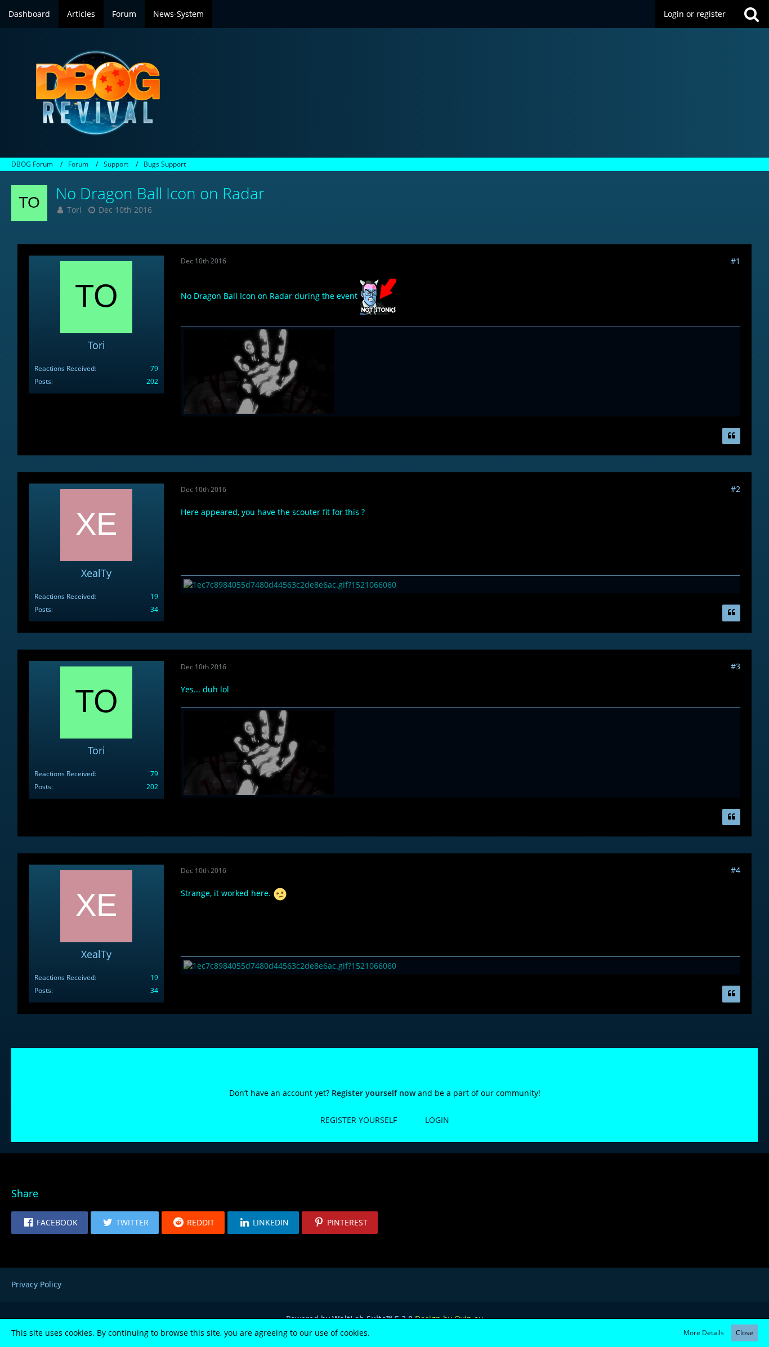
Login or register (695, 13)
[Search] (751, 14)
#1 (735, 261)
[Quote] (731, 436)
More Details (703, 1332)
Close (744, 1332)
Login (437, 1120)
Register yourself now (373, 1093)
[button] (49, 1222)
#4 (735, 870)
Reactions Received (64, 368)
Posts (42, 381)
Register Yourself (358, 1120)
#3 (735, 666)
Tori (74, 209)
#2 (735, 489)
